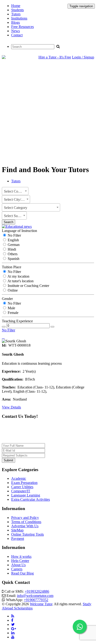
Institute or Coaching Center (28, 286)
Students (17, 10)
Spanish (13, 259)
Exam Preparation (24, 483)
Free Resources (22, 27)
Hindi (11, 249)
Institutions (19, 18)
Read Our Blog (22, 573)
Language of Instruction (19, 231)
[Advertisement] (48, 112)
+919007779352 (36, 600)
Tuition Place (11, 267)
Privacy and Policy (25, 518)
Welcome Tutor (41, 604)
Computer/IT (20, 491)
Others (12, 254)
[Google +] (13, 629)
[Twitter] (13, 624)
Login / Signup (83, 57)
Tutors (16, 14)
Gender (7, 299)
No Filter (14, 235)
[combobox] (15, 191)
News (15, 31)
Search (8, 222)
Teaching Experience (17, 321)
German (13, 245)
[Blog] (12, 616)
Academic (18, 478)
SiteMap (17, 530)
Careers (16, 569)
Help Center (20, 561)
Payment (17, 539)
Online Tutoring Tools (27, 534)
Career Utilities (22, 487)
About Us (18, 565)
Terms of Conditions (26, 522)
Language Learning (25, 495)
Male (11, 308)
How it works (21, 556)
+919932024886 (37, 591)
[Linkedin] (12, 633)
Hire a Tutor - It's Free (54, 57)
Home (15, 6)
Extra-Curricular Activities (30, 499)
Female (12, 313)
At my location (18, 276)
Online (12, 290)
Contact (17, 35)
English (13, 240)
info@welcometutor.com (35, 596)
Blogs (15, 22)
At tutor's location (20, 281)
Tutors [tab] (16, 181)
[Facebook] (12, 620)
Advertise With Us (24, 526)
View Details (11, 407)
